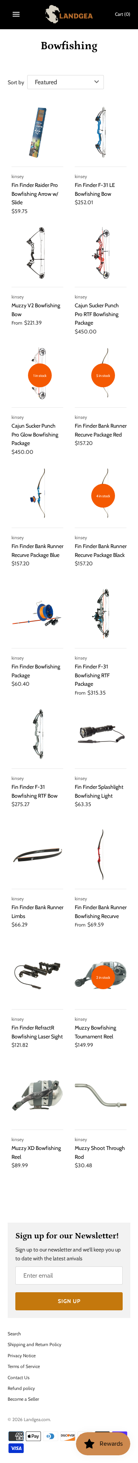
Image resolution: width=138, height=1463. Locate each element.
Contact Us (19, 1377)
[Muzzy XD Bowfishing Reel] (37, 1095)
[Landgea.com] (69, 14)
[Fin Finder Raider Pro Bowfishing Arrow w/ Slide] (37, 132)
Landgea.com (37, 1419)
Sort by (16, 82)
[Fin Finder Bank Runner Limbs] (37, 855)
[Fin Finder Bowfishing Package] (37, 614)
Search (14, 1333)
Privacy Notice (22, 1355)
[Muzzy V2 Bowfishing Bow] (37, 253)
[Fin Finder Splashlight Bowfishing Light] (101, 734)
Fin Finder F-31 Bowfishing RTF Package (92, 675)
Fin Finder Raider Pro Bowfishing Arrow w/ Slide (35, 194)
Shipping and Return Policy (34, 1344)
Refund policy (21, 1388)
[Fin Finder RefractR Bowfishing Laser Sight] (37, 975)
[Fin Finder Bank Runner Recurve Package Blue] (37, 494)
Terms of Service (24, 1366)
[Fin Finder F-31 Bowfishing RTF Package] (101, 614)
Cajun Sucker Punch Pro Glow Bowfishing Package (35, 434)
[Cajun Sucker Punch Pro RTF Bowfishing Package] (101, 253)
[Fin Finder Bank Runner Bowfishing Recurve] (101, 855)
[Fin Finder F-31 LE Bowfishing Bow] (101, 132)
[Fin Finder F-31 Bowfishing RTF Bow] (37, 734)
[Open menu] (16, 14)
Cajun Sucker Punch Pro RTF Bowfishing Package (97, 314)
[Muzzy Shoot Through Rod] (101, 1095)
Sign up (69, 1301)
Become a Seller (23, 1399)
